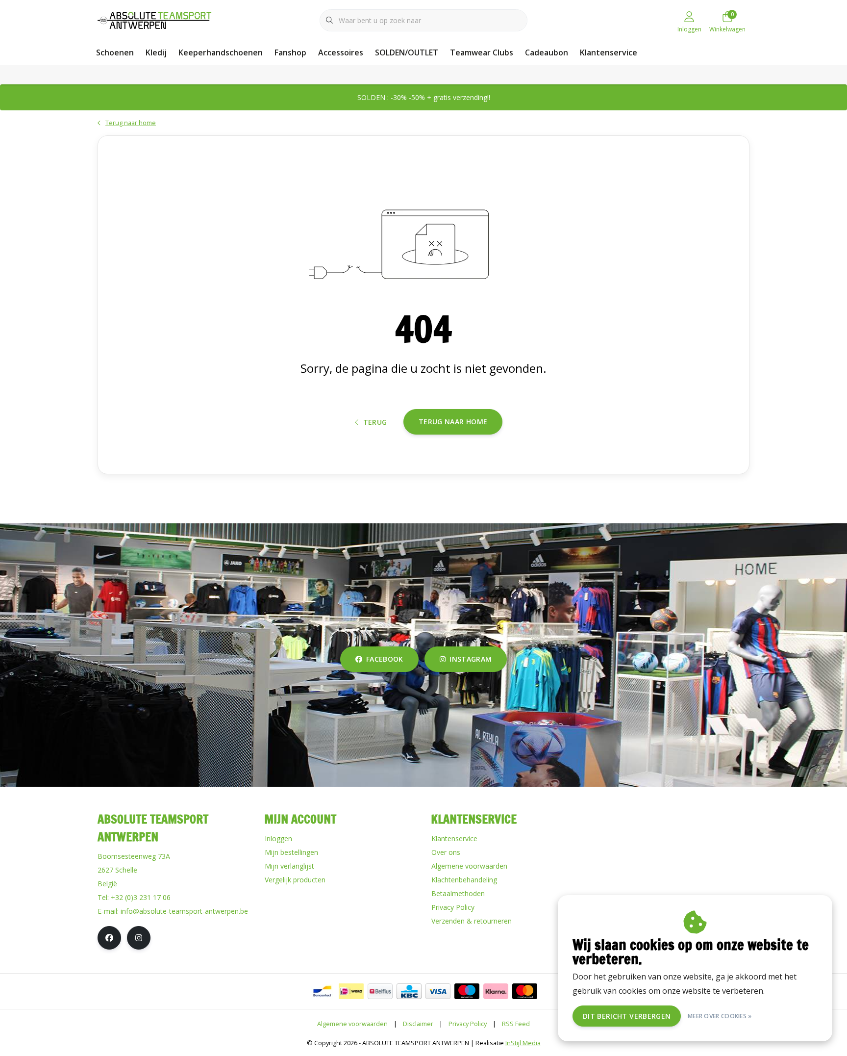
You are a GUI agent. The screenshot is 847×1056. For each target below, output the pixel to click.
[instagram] (138, 938)
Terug (375, 422)
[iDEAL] (351, 991)
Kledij (156, 52)
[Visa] (437, 991)
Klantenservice (608, 52)
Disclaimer (418, 1023)
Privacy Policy (467, 1023)
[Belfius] (380, 991)
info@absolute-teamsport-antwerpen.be (184, 911)
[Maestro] (466, 991)
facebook (384, 659)
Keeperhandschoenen (220, 52)
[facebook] (109, 938)
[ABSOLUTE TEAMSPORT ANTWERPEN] (158, 19)
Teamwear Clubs (481, 52)
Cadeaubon (546, 52)
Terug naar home (453, 421)
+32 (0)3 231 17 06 (141, 897)
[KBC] (409, 991)
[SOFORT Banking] (495, 991)
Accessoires (340, 52)
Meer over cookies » (720, 1016)
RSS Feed (516, 1023)
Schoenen (115, 52)
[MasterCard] (524, 991)
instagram (470, 659)
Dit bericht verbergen (627, 1016)
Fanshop (290, 52)
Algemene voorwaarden (352, 1023)
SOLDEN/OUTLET (406, 52)
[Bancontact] (322, 991)
